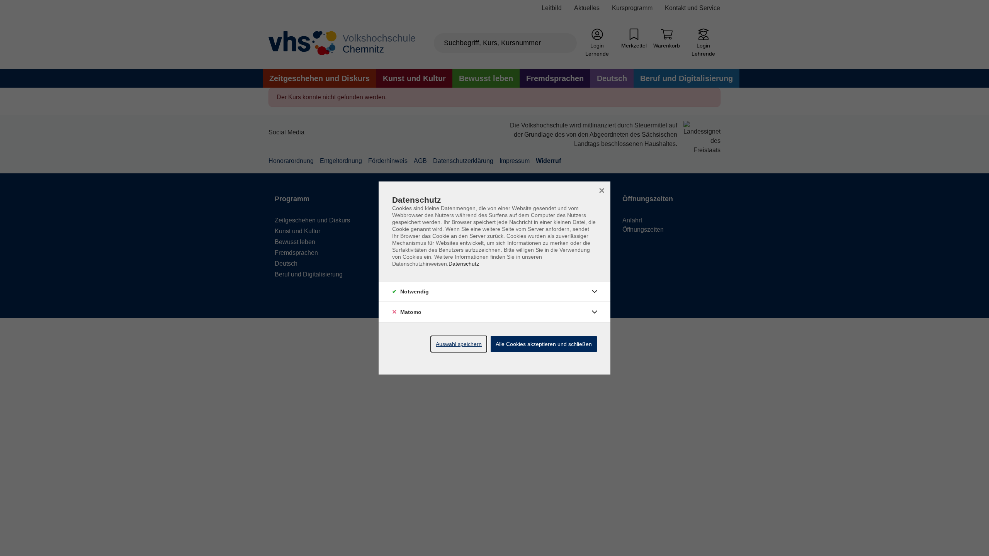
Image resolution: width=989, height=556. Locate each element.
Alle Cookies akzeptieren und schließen (544, 344)
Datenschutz (464, 264)
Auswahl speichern (459, 344)
